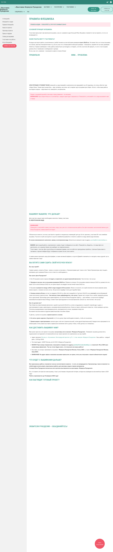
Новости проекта (7, 27)
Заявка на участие (107, 9)
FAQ (28, 11)
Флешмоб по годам (7, 22)
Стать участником (99, 543)
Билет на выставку (93, 9)
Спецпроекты (19, 11)
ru (2, 2)
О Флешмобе (6, 19)
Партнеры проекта (7, 30)
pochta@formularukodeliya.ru (99, 240)
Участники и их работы (8, 39)
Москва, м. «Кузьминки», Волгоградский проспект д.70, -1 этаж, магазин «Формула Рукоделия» (68, 337)
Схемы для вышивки (8, 36)
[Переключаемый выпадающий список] (51, 7)
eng (5, 2)
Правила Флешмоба (7, 24)
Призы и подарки (7, 33)
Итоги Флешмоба (7, 42)
